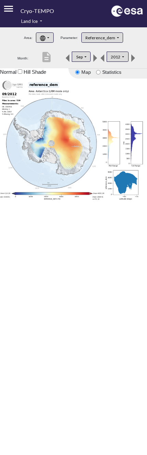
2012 (116, 56)
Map (86, 72)
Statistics (111, 72)
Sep (79, 56)
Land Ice (30, 21)
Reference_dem (100, 37)
